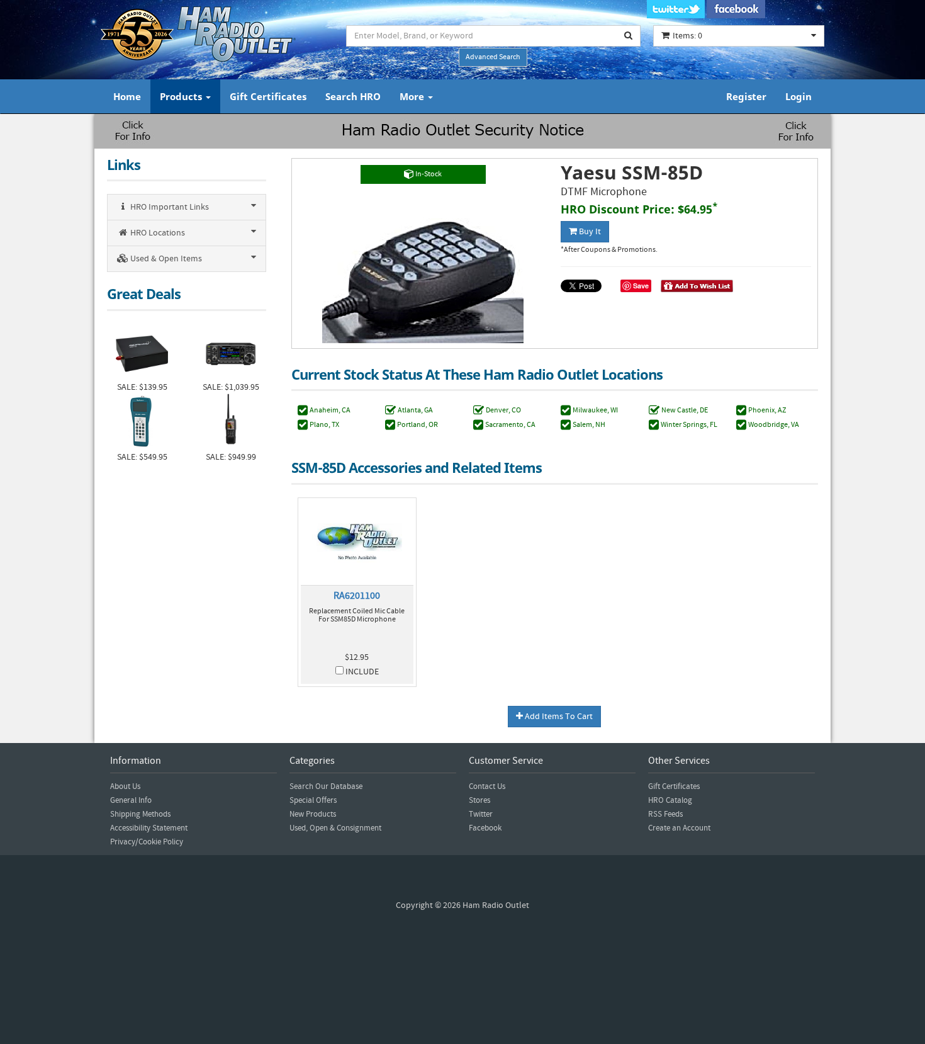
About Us (125, 786)
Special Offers (313, 800)
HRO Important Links (168, 207)
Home (127, 96)
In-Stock (428, 174)
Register (746, 96)
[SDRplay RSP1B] (142, 352)
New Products (312, 814)
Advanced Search (493, 57)
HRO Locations (156, 233)
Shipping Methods (140, 814)
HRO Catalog (670, 800)
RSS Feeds (665, 814)
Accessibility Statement (149, 828)
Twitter (481, 814)
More (413, 96)
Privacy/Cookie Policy (146, 842)
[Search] (629, 36)
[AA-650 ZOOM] (142, 422)
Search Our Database (325, 786)
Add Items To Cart (558, 716)
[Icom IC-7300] (231, 352)
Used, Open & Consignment (335, 828)
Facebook (485, 828)
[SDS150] (231, 422)
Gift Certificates (268, 96)
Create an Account (679, 828)
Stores (479, 800)
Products (182, 96)
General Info (131, 800)
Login (798, 96)
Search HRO (353, 96)
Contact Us (487, 786)
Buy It (589, 231)
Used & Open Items (165, 258)
